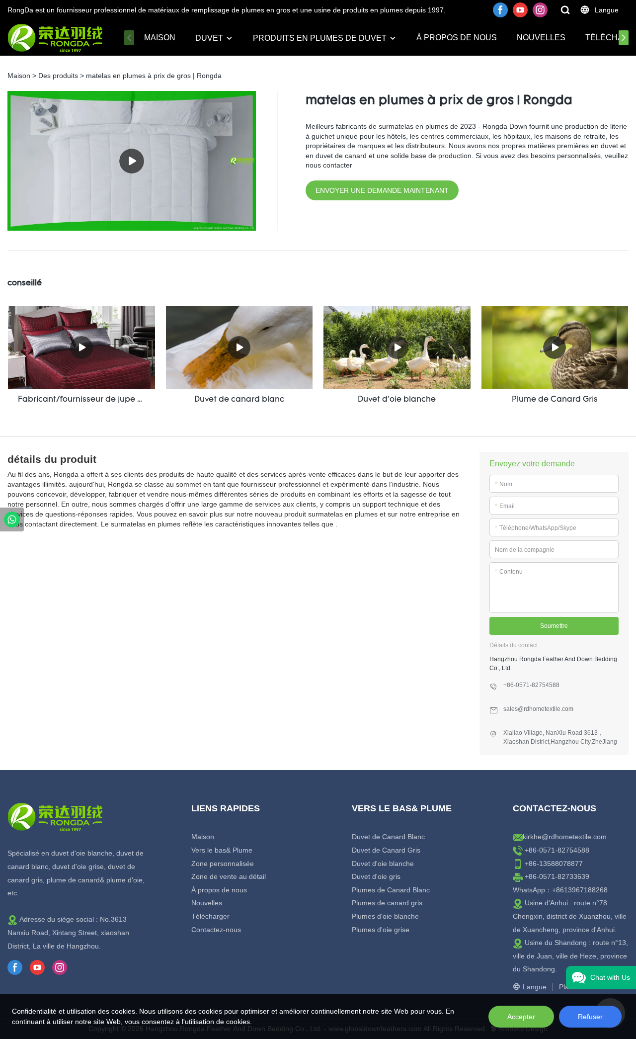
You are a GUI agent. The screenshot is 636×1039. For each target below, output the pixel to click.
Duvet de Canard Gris (386, 850)
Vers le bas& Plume (221, 850)
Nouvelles (541, 37)
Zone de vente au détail (228, 876)
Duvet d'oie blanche (383, 863)
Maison (159, 37)
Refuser (590, 1017)
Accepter (521, 1017)
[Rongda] (12, 519)
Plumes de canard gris (387, 903)
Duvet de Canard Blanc (388, 837)
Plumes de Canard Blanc (391, 890)
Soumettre (554, 625)
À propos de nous (456, 37)
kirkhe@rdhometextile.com (565, 837)
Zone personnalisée (222, 863)
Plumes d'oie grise (380, 930)
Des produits (58, 76)
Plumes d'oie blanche (385, 916)
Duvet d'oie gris (376, 876)
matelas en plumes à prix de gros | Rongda (154, 76)
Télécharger (210, 916)
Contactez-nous (216, 930)
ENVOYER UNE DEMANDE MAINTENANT (382, 190)
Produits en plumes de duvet (320, 38)
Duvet (209, 38)
